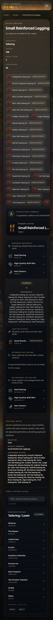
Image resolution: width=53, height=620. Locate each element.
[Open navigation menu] (46, 5)
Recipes (15, 15)
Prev (13, 609)
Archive (6, 15)
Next (22, 609)
